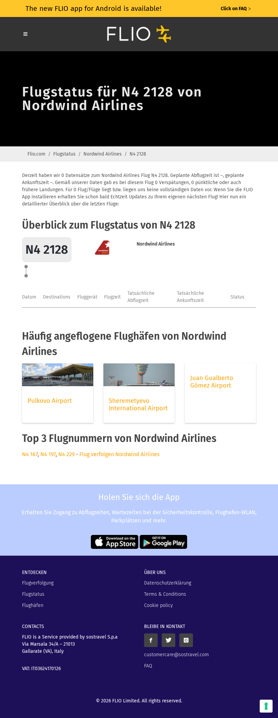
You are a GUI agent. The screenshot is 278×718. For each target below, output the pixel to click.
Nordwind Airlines (102, 154)
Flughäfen (32, 605)
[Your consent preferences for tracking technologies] (266, 706)
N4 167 (30, 454)
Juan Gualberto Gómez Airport (211, 381)
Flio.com (36, 154)
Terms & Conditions (165, 594)
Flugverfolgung (38, 583)
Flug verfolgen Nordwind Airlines (119, 454)
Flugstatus (64, 154)
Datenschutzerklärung (167, 583)
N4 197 (48, 454)
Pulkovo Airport (49, 401)
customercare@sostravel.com (176, 655)
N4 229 (66, 454)
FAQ (148, 666)
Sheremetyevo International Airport (138, 404)
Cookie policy (158, 605)
